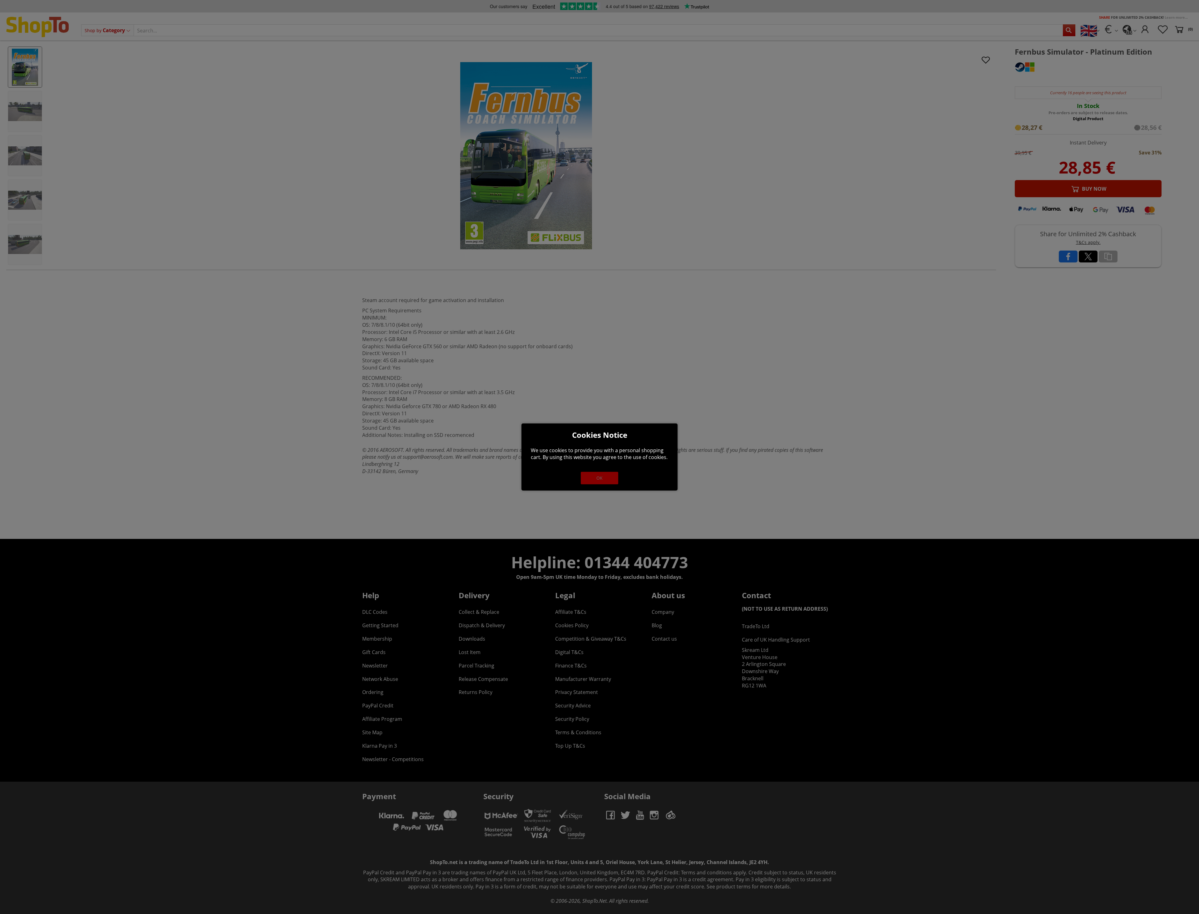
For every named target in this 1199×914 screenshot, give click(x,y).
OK (599, 478)
